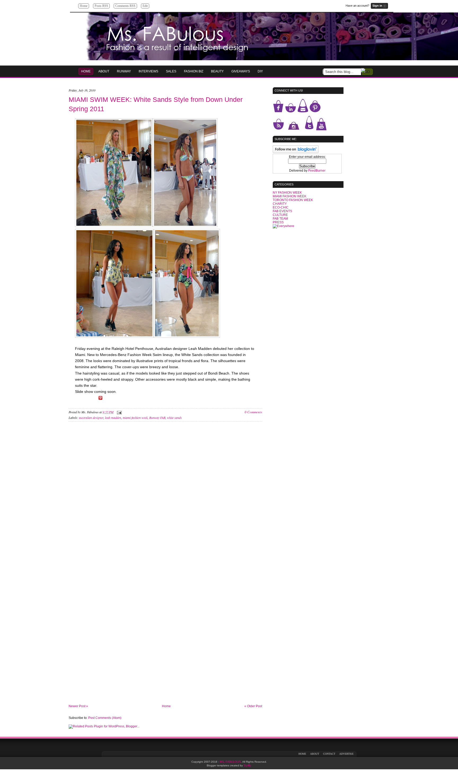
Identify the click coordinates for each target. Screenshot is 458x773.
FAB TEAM (280, 218)
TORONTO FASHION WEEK (293, 200)
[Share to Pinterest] (100, 400)
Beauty (217, 71)
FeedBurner (316, 170)
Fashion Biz (193, 71)
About (103, 71)
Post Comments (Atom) (104, 718)
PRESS (278, 222)
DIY (260, 71)
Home (83, 6)
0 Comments (253, 412)
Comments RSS (125, 6)
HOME (86, 71)
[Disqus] (165, 497)
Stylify (247, 765)
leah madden (113, 417)
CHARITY (280, 204)
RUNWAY (124, 71)
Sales (171, 71)
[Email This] (78, 400)
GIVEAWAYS (240, 71)
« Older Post (253, 706)
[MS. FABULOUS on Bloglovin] (296, 152)
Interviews (148, 71)
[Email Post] (118, 412)
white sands (174, 417)
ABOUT (314, 753)
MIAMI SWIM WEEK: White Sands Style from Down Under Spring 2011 (156, 104)
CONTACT (329, 753)
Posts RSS (101, 6)
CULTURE (280, 215)
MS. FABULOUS (230, 761)
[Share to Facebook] (85, 400)
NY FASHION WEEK (287, 192)
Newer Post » (78, 706)
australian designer (91, 417)
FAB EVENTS (282, 211)
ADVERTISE (346, 753)
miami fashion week (135, 417)
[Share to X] (93, 400)
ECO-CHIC (281, 207)
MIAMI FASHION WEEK (289, 196)
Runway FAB (157, 417)
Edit (145, 6)
